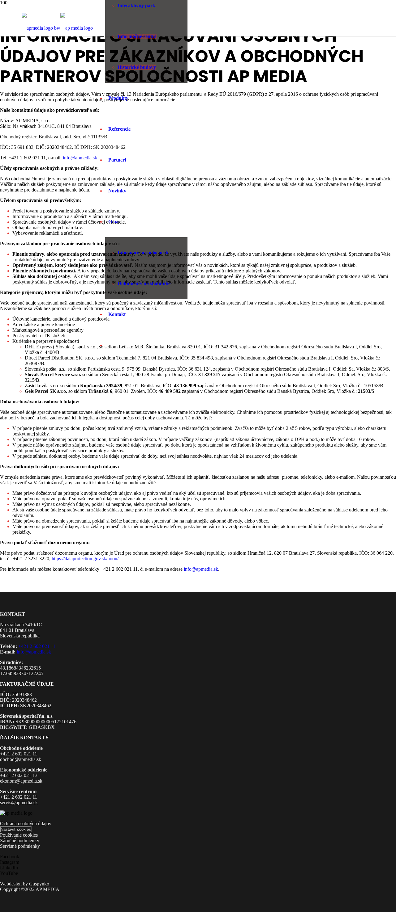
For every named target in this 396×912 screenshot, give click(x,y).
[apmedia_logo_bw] (57, 28)
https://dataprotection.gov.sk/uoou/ (85, 558)
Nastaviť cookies (16, 829)
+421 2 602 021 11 (36, 646)
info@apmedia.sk (80, 157)
